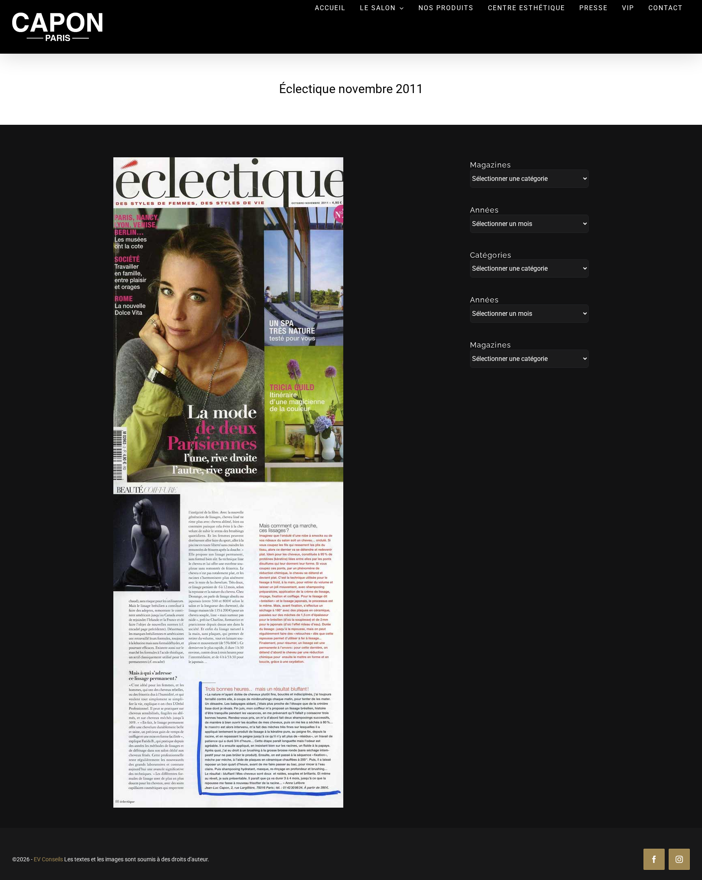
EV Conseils (48, 859)
